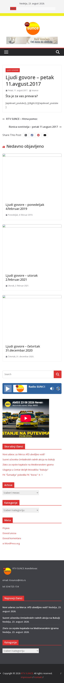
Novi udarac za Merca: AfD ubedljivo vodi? (23, 454)
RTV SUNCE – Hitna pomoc (21, 119)
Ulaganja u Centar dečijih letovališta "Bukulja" (25, 469)
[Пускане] (8, 388)
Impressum (27, 677)
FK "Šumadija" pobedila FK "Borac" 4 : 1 (22, 474)
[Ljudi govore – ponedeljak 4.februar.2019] (32, 155)
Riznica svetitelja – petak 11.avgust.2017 (33, 126)
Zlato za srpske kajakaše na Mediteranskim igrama (28, 464)
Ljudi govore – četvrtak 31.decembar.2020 (23, 348)
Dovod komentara (11, 538)
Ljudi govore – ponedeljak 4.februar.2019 (25, 207)
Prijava (5, 528)
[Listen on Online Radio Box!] (58, 389)
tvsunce (35, 90)
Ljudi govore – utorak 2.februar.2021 (22, 277)
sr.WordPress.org (11, 543)
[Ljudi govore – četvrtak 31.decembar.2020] (32, 297)
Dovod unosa (9, 533)
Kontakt (38, 677)
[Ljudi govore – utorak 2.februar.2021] (32, 226)
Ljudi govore (12, 70)
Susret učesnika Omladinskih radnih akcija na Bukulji (28, 459)
